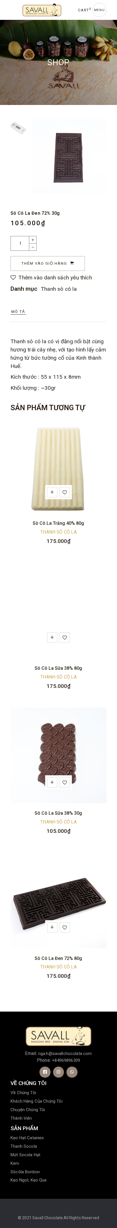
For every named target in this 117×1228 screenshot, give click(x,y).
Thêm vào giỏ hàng (44, 263)
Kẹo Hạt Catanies (27, 1137)
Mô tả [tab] (18, 311)
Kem (15, 1163)
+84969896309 (66, 1060)
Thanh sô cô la (59, 289)
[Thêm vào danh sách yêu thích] (66, 493)
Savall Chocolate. (48, 1218)
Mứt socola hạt (25, 1154)
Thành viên (21, 1118)
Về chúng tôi (23, 1092)
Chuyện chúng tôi (28, 1109)
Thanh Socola (24, 1146)
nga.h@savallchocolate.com (65, 1053)
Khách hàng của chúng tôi (36, 1101)
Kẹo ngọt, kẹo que (29, 1180)
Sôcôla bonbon (25, 1171)
